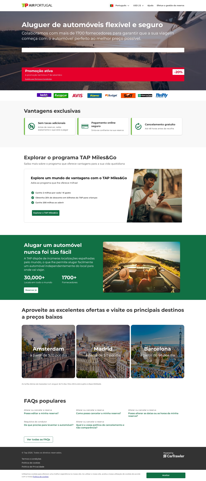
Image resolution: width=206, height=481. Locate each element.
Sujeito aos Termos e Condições (38, 135)
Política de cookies (40, 477)
